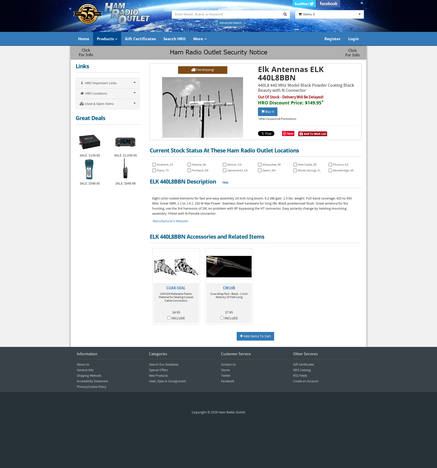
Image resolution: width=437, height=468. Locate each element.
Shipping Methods (89, 376)
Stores (225, 370)
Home (83, 38)
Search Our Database (163, 365)
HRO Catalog (302, 370)
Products (106, 38)
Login (353, 38)
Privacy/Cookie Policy (91, 387)
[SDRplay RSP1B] (89, 141)
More (198, 38)
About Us (83, 365)
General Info (85, 370)
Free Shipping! (204, 70)
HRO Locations (95, 93)
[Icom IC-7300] (125, 141)
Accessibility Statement (92, 381)
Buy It (269, 111)
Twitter (226, 376)
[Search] (285, 14)
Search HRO (174, 38)
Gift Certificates (140, 38)
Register (332, 38)
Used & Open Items (99, 104)
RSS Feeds (300, 376)
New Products (158, 376)
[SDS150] (125, 169)
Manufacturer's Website (170, 221)
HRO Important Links (100, 83)
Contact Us (228, 365)
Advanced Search (231, 23)
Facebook (227, 381)
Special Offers (158, 370)
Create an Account (305, 381)
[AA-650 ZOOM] (89, 169)
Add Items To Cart (257, 336)
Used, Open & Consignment (167, 381)
